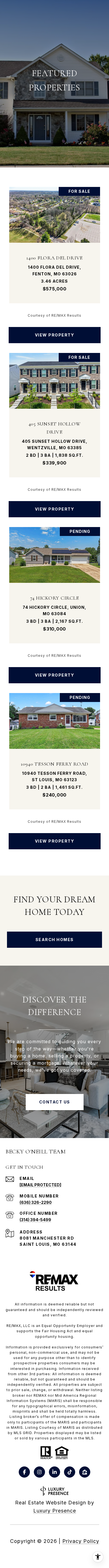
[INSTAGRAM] (39, 1472)
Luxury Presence (54, 1511)
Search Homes (54, 939)
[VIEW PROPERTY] (55, 330)
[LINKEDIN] (54, 1472)
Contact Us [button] (54, 1102)
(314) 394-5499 (35, 1219)
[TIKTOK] (69, 1472)
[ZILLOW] (84, 1472)
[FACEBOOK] (24, 1472)
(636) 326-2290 (36, 1202)
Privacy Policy (80, 1541)
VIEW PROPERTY (54, 335)
